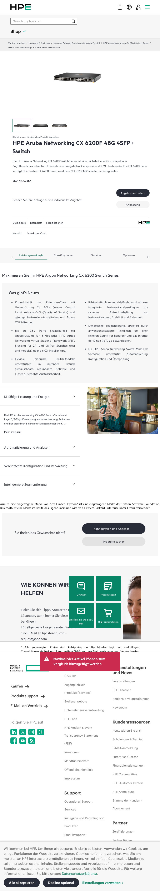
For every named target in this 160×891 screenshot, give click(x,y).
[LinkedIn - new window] (13, 732)
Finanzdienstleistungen (128, 765)
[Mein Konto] (138, 7)
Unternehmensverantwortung (84, 710)
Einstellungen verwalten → (103, 883)
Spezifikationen (54, 222)
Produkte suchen (114, 541)
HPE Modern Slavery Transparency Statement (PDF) (81, 735)
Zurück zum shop (16, 43)
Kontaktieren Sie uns (126, 730)
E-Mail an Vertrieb (26, 705)
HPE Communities (124, 774)
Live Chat (81, 594)
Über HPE (70, 676)
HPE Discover (121, 690)
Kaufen (16, 686)
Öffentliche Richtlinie (78, 770)
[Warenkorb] (120, 7)
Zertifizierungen (123, 831)
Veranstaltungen (123, 681)
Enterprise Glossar (125, 757)
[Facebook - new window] (13, 740)
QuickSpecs (19, 222)
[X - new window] (22, 732)
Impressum (72, 778)
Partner (120, 822)
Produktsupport (108, 594)
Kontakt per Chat (35, 233)
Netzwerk (33, 43)
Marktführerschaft (76, 761)
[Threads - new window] (40, 732)
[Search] (73, 21)
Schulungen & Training (128, 739)
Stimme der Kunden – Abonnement (127, 804)
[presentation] (147, 257)
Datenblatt (36, 222)
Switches (45, 43)
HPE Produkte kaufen (108, 621)
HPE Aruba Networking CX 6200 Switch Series (126, 43)
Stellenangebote (75, 701)
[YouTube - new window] (22, 740)
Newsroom (119, 707)
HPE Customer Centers (128, 783)
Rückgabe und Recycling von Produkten (84, 822)
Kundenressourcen (131, 722)
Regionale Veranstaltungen (130, 699)
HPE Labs (70, 719)
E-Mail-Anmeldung (125, 748)
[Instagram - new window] (31, 732)
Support (72, 792)
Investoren (71, 752)
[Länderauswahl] (129, 7)
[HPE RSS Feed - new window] (31, 740)
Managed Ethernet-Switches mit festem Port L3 (77, 43)
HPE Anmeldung (123, 792)
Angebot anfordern (132, 193)
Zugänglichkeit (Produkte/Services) (77, 689)
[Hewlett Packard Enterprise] (20, 7)
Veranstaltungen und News (129, 670)
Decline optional (61, 883)
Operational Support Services (78, 805)
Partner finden (122, 840)
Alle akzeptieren (22, 883)
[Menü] (147, 7)
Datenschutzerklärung (79, 873)
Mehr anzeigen (12, 431)
